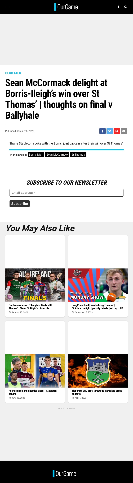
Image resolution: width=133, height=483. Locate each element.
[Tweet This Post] (110, 131)
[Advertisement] (66, 38)
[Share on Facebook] (102, 131)
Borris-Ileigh (36, 154)
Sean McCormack (57, 154)
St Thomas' (78, 154)
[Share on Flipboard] (117, 131)
